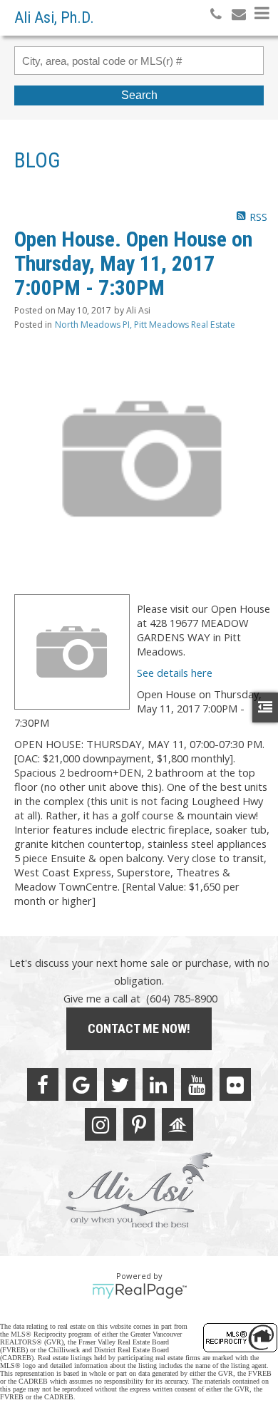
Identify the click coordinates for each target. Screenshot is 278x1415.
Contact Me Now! (139, 1028)
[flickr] (235, 1084)
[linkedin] (158, 1084)
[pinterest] (139, 1124)
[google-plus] (81, 1084)
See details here (174, 672)
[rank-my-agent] (177, 1124)
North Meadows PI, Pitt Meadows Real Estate (145, 324)
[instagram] (100, 1124)
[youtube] (196, 1084)
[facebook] (42, 1084)
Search (139, 95)
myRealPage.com (139, 1291)
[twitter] (119, 1084)
